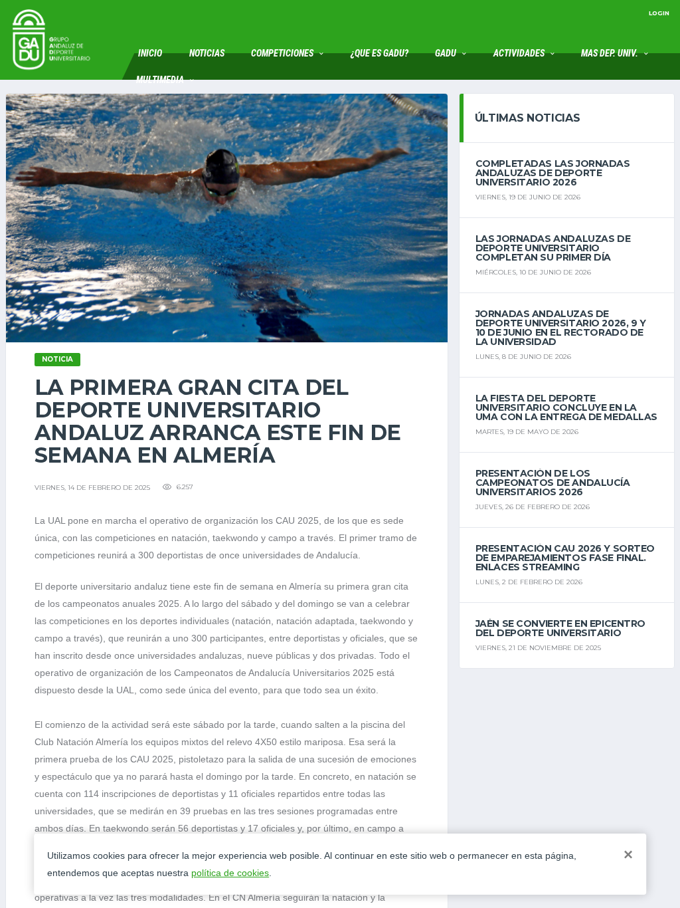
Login (659, 13)
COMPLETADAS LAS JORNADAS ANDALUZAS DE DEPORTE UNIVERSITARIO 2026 (552, 173)
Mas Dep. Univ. (609, 53)
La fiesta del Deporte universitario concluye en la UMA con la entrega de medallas (566, 407)
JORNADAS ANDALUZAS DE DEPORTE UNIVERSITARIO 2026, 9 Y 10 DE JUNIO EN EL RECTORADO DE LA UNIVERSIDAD (560, 328)
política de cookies (230, 872)
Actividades (519, 53)
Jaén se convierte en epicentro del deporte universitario (560, 628)
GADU (445, 53)
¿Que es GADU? (379, 53)
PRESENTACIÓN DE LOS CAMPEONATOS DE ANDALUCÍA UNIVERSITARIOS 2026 (552, 482)
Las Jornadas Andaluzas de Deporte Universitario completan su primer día (553, 248)
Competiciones (282, 53)
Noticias (206, 53)
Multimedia (160, 79)
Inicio (150, 53)
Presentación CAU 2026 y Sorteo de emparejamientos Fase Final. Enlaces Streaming (565, 557)
